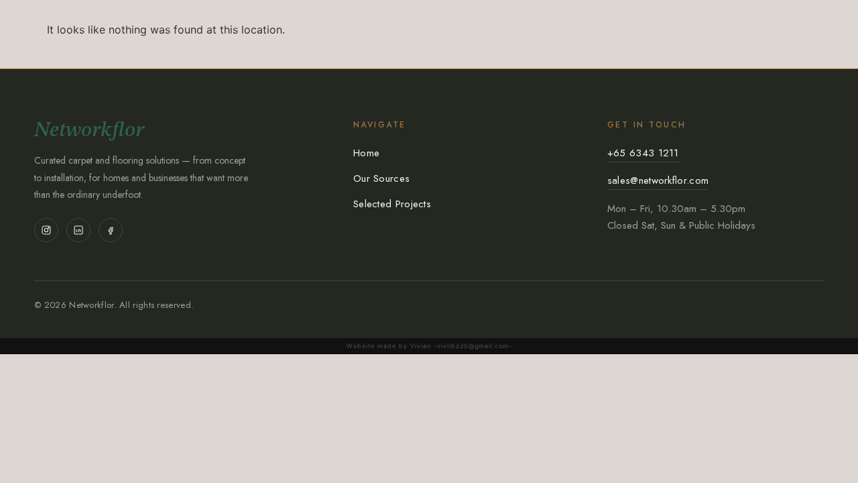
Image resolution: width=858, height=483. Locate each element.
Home (366, 153)
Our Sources (381, 178)
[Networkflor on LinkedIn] (78, 230)
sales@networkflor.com (658, 180)
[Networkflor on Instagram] (46, 230)
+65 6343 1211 (643, 153)
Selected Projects (392, 204)
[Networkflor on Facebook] (111, 230)
